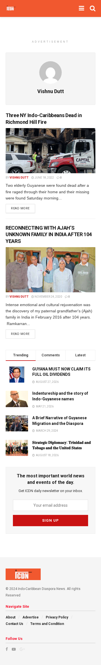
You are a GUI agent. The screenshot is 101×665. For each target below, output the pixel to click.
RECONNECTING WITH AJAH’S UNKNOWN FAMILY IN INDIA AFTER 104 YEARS (49, 234)
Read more (20, 208)
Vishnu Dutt (19, 177)
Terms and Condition (47, 624)
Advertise (30, 617)
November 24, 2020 (48, 296)
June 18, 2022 (44, 177)
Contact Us (14, 624)
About (10, 617)
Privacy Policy (57, 617)
